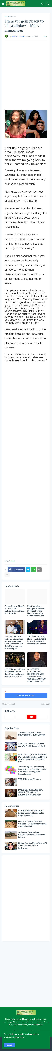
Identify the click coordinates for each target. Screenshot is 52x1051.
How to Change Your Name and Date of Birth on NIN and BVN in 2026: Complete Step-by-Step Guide (32, 758)
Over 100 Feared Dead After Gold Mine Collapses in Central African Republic (32, 823)
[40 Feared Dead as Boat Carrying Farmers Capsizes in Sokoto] (11, 835)
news (13, 16)
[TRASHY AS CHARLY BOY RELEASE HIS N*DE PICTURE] (11, 735)
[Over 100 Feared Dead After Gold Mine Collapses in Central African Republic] (11, 824)
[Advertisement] (26, 74)
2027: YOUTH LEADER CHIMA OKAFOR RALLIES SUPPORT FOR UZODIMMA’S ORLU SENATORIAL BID (36, 675)
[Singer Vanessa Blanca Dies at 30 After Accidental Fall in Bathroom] (11, 846)
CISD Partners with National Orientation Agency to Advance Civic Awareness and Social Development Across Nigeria (14, 642)
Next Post (44, 704)
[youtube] (31, 717)
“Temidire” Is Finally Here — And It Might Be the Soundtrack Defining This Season (36, 640)
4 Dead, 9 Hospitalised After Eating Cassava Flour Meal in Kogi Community (31, 812)
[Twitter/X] (20, 717)
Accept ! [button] (9, 1045)
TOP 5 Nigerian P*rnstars (29, 779)
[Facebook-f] (10, 717)
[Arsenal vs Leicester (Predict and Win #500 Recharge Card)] (11, 746)
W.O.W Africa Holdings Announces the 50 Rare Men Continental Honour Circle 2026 (15, 673)
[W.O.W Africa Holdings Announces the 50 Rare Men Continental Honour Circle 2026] (15, 659)
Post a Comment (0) (26, 695)
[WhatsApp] (33, 569)
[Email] (39, 569)
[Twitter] (28, 569)
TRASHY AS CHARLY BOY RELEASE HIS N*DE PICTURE (31, 733)
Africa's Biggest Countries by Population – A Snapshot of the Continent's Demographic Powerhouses (32, 770)
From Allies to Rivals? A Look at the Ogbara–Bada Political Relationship (14, 610)
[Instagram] (42, 717)
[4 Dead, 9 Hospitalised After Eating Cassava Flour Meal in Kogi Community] (11, 813)
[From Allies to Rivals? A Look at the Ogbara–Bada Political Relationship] (15, 596)
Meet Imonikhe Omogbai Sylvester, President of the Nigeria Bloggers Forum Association (35, 611)
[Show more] (7, 574)
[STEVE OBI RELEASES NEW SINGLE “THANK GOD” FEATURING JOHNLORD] (11, 793)
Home (7, 16)
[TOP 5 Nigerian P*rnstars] (11, 782)
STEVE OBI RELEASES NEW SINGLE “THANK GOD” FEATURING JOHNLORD (30, 792)
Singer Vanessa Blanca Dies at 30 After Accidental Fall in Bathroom (32, 845)
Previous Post (9, 704)
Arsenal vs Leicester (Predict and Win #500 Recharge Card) (31, 744)
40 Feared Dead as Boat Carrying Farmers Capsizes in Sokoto (31, 834)
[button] (3, 3)
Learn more (19, 1037)
